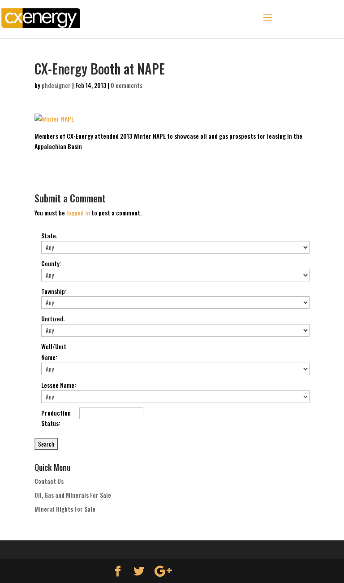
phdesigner (56, 85)
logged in (78, 212)
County (51, 263)
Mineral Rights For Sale (64, 508)
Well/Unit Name (53, 352)
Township (54, 291)
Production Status (56, 418)
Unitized (53, 318)
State (49, 235)
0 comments (126, 85)
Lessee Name (58, 385)
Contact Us (49, 481)
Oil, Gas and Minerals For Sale (72, 495)
